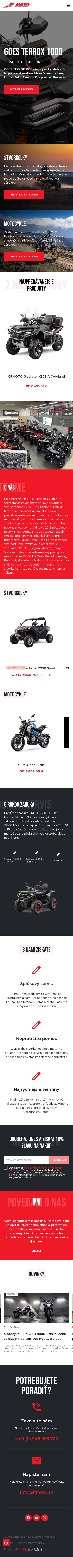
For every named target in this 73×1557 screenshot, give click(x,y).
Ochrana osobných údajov (30, 1543)
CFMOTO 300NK (31, 765)
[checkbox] (5, 1168)
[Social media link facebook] (28, 1517)
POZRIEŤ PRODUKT (21, 89)
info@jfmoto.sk (36, 1492)
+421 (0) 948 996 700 (36, 1438)
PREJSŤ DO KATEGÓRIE (24, 194)
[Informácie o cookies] (6, 1542)
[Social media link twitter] (44, 1517)
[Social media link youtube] (36, 1517)
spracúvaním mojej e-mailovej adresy (35, 1169)
